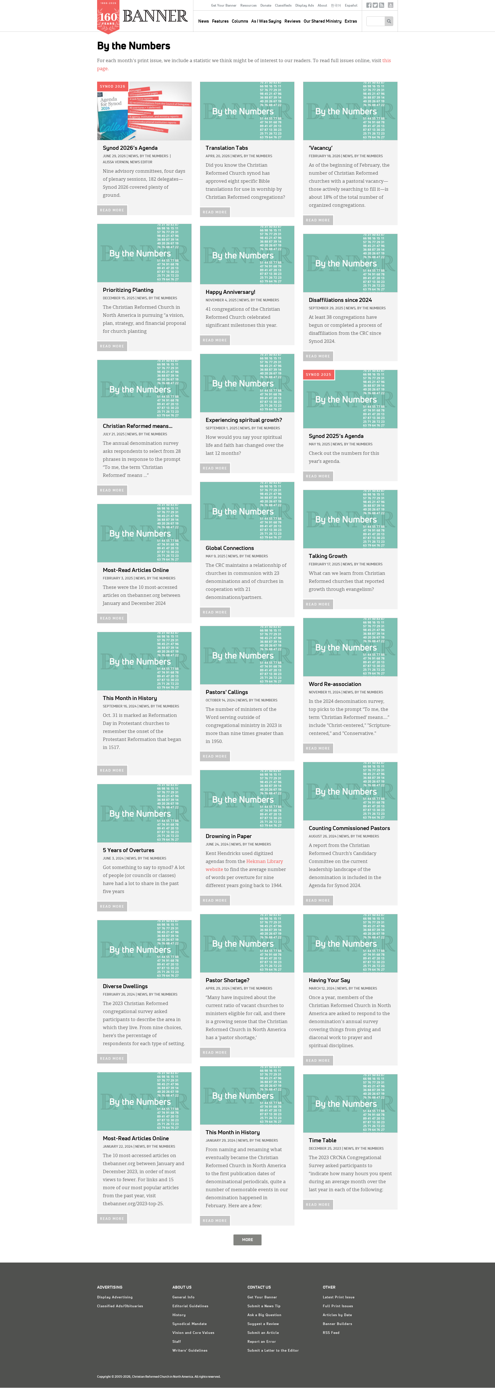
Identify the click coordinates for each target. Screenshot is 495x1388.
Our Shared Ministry (322, 21)
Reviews (292, 21)
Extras (351, 21)
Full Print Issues (338, 1306)
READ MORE (112, 210)
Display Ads (304, 5)
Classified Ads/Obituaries (120, 1306)
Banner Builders (337, 1324)
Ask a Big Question (264, 1315)
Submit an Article (263, 1333)
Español (351, 5)
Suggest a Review (263, 1324)
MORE (247, 1240)
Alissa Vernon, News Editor (127, 162)
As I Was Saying (266, 21)
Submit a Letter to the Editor (273, 1350)
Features (220, 21)
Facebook (369, 6)
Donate (265, 5)
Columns (240, 21)
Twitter (375, 6)
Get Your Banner (224, 5)
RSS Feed (331, 1333)
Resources (248, 5)
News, (133, 156)
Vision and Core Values (193, 1333)
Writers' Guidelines (190, 1350)
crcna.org (390, 5)
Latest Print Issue (339, 1297)
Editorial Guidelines (190, 1306)
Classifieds (283, 5)
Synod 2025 (318, 375)
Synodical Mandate (189, 1324)
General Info (183, 1297)
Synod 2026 (112, 87)
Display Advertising (115, 1297)
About (322, 5)
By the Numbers (154, 156)
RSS (381, 6)
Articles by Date (337, 1315)
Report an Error (261, 1342)
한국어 (336, 5)
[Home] (168, 15)
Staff (176, 1342)
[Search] (389, 21)
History (179, 1315)
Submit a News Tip (264, 1306)
